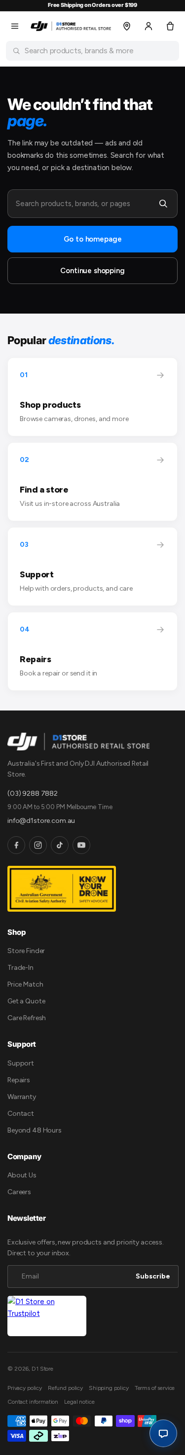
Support (20, 1063)
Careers (19, 1192)
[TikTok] (60, 845)
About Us (22, 1175)
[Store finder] (127, 26)
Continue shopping (92, 270)
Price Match (25, 984)
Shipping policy (109, 1387)
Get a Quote (26, 1001)
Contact (20, 1113)
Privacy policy (24, 1387)
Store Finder (26, 951)
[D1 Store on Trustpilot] (46, 1316)
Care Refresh (26, 1018)
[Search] (163, 203)
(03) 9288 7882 (32, 793)
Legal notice (79, 1401)
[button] (15, 26)
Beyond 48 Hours (34, 1130)
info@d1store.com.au (41, 820)
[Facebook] (16, 845)
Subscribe (153, 1276)
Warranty (21, 1097)
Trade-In (20, 967)
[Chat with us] (163, 1433)
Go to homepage (93, 239)
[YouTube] (81, 845)
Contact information (32, 1401)
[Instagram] (38, 845)
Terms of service (155, 1387)
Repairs (18, 1080)
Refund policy (65, 1387)
